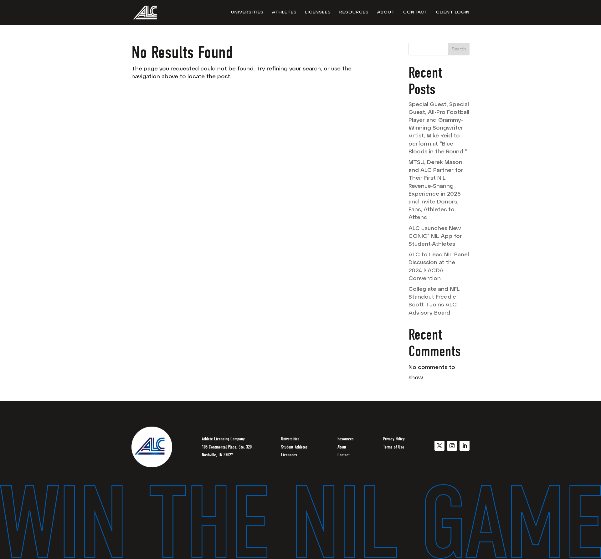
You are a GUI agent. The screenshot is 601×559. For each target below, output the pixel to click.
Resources (354, 12)
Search (459, 49)
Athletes (284, 12)
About (386, 12)
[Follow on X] (439, 446)
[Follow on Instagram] (452, 446)
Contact (415, 12)
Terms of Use (393, 447)
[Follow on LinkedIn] (465, 446)
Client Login (453, 12)
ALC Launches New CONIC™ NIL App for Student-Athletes (435, 236)
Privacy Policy (394, 439)
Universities (247, 12)
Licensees (318, 12)
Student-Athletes (294, 447)
